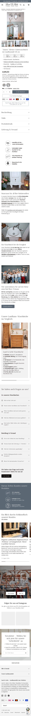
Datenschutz (6, 712)
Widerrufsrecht (17, 712)
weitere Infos (16, 88)
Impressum (23, 712)
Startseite (3, 9)
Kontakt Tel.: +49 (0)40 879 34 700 (20, 1)
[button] (28, 4)
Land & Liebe (7, 710)
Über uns (21, 593)
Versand (11, 712)
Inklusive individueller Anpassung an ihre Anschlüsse (16, 61)
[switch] (28, 713)
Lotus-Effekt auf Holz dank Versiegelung (13, 66)
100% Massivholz (6, 1)
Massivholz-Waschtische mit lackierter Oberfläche (15, 9)
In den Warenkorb (20, 92)
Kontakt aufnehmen (8, 306)
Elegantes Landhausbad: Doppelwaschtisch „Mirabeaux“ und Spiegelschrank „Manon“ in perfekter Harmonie (14, 542)
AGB (2, 712)
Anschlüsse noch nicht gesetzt (14, 210)
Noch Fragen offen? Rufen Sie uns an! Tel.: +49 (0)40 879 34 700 (15, 103)
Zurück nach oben (15, 663)
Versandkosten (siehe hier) (23, 77)
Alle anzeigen (4, 519)
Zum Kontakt (6, 476)
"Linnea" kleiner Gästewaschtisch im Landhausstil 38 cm (11, 10)
